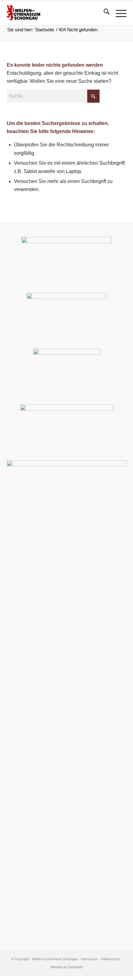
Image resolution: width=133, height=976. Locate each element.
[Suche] (103, 12)
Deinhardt (75, 967)
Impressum (89, 959)
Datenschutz (110, 959)
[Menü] (118, 12)
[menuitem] (103, 12)
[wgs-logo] (55, 12)
